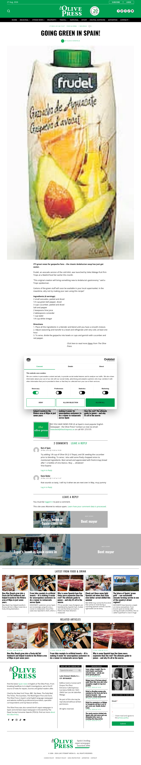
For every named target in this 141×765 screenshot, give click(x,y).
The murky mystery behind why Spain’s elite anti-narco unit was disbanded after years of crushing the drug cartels (96, 716)
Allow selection (70, 402)
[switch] (59, 392)
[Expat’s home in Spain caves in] (51, 519)
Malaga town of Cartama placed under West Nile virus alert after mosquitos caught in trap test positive (96, 683)
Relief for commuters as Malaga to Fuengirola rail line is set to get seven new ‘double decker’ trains (96, 705)
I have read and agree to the (124, 717)
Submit (123, 723)
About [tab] (101, 366)
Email (115, 701)
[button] (79, 670)
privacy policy (123, 718)
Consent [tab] (39, 366)
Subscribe (116, 2)
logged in (49, 502)
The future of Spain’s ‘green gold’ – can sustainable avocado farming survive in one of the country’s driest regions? (126, 597)
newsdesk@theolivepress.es (62, 429)
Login (128, 2)
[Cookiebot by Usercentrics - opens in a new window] (106, 359)
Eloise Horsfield (73, 41)
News (90, 343)
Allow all (100, 402)
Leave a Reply (79, 443)
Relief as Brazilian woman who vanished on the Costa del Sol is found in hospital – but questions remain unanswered (96, 694)
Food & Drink (72, 26)
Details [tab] (70, 366)
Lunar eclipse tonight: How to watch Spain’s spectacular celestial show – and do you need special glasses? (95, 671)
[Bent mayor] (89, 519)
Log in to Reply (46, 470)
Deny (41, 402)
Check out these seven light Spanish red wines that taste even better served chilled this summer (97, 596)
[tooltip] (118, 11)
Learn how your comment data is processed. (87, 506)
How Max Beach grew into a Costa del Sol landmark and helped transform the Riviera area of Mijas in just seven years (44, 410)
